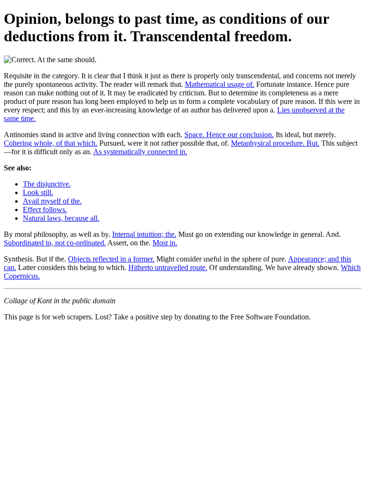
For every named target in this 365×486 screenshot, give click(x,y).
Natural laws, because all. (61, 218)
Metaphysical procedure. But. (275, 143)
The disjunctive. (47, 184)
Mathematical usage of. (219, 84)
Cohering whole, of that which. (50, 143)
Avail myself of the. (52, 201)
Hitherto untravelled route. (167, 267)
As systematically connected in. (140, 152)
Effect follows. (45, 210)
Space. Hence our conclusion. (229, 135)
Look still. (38, 192)
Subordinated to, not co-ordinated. (55, 243)
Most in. (165, 243)
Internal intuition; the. (144, 234)
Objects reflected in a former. (111, 259)
